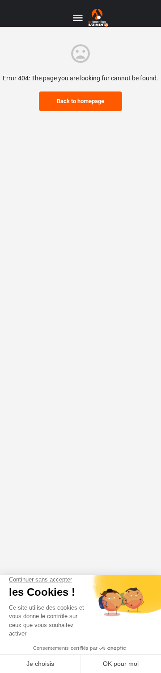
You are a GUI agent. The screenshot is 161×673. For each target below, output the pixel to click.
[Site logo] (99, 18)
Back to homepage (80, 101)
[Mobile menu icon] (78, 18)
